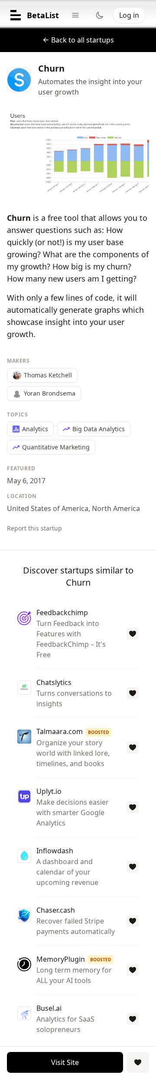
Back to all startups (82, 40)
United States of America (47, 508)
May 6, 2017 (26, 480)
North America (116, 508)
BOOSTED (98, 732)
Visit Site (65, 1062)
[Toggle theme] (99, 15)
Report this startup (34, 528)
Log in (129, 15)
